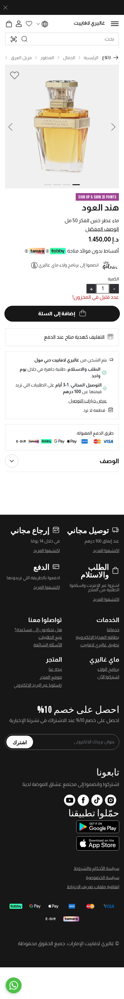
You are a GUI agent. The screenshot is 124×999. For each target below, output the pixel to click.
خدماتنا (113, 629)
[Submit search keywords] (24, 39)
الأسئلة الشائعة (47, 644)
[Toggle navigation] (115, 24)
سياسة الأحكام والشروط (96, 868)
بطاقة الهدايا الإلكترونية (97, 637)
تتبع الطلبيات (50, 637)
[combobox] (62, 39)
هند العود (100, 207)
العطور (47, 57)
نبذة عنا (55, 669)
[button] (14, 126)
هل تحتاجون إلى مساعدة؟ (38, 629)
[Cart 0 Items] (9, 24)
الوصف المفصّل (102, 229)
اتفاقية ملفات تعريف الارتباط (93, 886)
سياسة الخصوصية (102, 877)
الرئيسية (91, 57)
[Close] (5, 7)
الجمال (69, 57)
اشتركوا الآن (108, 676)
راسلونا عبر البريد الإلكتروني (38, 685)
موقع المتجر (51, 677)
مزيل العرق (21, 57)
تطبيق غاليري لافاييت (99, 644)
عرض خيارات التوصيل (87, 400)
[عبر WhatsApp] (14, 985)
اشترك (20, 742)
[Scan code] (14, 39)
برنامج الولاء (108, 669)
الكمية (113, 278)
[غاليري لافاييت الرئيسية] (89, 24)
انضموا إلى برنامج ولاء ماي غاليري (68, 264)
